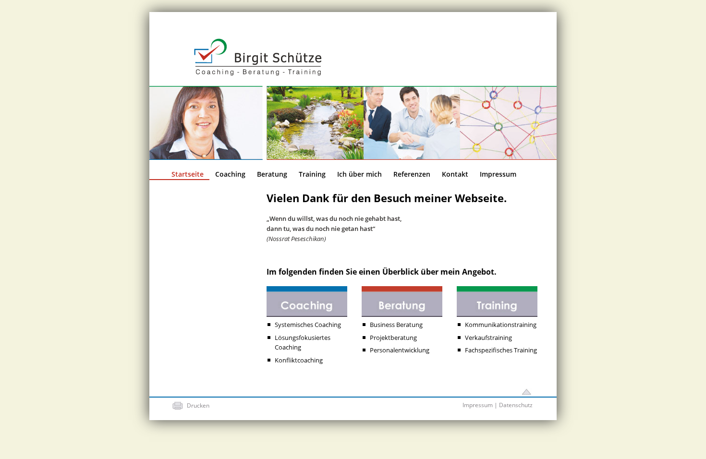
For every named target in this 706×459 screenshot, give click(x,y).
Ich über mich (359, 174)
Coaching (230, 174)
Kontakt (455, 174)
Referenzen (411, 174)
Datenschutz (516, 405)
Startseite (187, 174)
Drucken (198, 405)
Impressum (498, 174)
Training (312, 174)
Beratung (272, 174)
